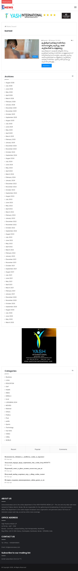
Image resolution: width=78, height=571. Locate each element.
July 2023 (9, 199)
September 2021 (11, 269)
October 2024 (10, 152)
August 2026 (10, 82)
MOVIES (8, 405)
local (7, 399)
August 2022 (10, 234)
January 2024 (10, 180)
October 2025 (10, 114)
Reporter (45, 40)
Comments (63, 449)
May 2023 (9, 205)
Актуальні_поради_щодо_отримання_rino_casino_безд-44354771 (27, 462)
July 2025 (9, 123)
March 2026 (10, 98)
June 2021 (9, 278)
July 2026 (9, 86)
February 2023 (11, 215)
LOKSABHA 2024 (11, 402)
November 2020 (11, 300)
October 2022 (10, 228)
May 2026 (9, 92)
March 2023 (10, 212)
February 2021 (10, 291)
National (8, 408)
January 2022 (10, 256)
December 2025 (11, 108)
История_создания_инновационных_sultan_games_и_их (24, 480)
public (8, 421)
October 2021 (10, 265)
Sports (8, 424)
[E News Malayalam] (7, 7)
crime (8, 380)
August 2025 (10, 120)
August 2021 (10, 272)
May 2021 (9, 281)
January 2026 (10, 105)
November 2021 (11, 262)
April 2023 (9, 209)
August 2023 (10, 196)
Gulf (7, 386)
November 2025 (11, 111)
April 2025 (9, 133)
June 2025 (9, 127)
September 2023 (11, 193)
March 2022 (10, 250)
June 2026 (9, 89)
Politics (8, 415)
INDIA (8, 393)
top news (9, 430)
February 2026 (11, 101)
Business (9, 377)
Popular (37, 449)
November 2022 (11, 224)
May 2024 (9, 168)
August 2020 (10, 310)
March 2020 (10, 322)
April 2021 (9, 284)
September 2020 (11, 306)
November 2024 (11, 149)
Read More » (46, 65)
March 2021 (10, 288)
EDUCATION (10, 383)
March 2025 (10, 136)
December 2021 (11, 259)
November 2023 (11, 187)
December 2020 (11, 297)
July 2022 (9, 237)
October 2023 (10, 190)
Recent (13, 449)
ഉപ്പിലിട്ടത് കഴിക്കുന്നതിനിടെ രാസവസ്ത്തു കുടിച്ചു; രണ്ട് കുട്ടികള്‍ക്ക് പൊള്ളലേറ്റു (53, 45)
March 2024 (10, 174)
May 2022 (9, 243)
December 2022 (11, 221)
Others (8, 412)
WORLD (8, 440)
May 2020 (9, 319)
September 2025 (11, 117)
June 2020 (9, 316)
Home (8, 26)
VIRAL (8, 437)
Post (7, 418)
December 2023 (11, 183)
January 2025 (10, 142)
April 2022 (9, 246)
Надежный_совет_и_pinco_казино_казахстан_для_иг (23, 468)
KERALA (8, 396)
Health (8, 389)
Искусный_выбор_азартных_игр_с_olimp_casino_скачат (25, 474)
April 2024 (9, 171)
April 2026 (9, 95)
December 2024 (11, 146)
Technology (10, 427)
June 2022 (9, 240)
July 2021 (9, 275)
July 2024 (9, 161)
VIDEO (8, 434)
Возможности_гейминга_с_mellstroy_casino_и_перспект (24, 457)
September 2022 (11, 231)
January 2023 (10, 218)
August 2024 (10, 158)
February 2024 (11, 177)
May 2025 (9, 130)
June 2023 (9, 202)
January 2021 (10, 294)
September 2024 (11, 155)
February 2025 (10, 139)
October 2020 (10, 303)
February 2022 (10, 253)
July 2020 (9, 313)
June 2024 (9, 164)
